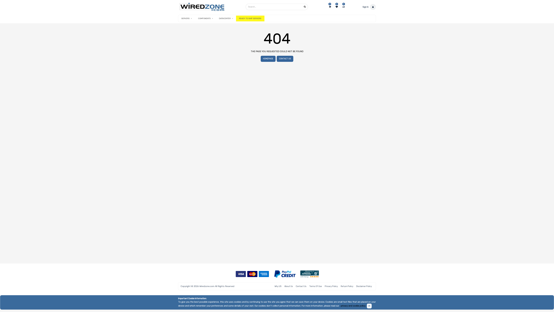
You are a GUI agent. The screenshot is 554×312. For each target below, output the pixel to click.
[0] (329, 7)
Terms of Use (315, 286)
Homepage (268, 58)
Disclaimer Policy (364, 286)
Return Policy (347, 286)
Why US (278, 286)
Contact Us (285, 58)
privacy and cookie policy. (353, 305)
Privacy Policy (331, 286)
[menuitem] (250, 18)
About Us (288, 286)
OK (369, 306)
